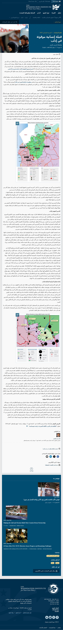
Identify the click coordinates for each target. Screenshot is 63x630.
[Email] (47, 456)
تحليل (59, 13)
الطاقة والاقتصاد (36, 17)
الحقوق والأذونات (43, 627)
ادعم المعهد (18, 612)
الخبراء (53, 13)
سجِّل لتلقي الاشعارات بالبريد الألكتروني (45, 571)
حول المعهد (46, 13)
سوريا (57, 563)
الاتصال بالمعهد (55, 608)
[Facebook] (58, 456)
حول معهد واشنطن (27, 612)
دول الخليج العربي (14, 17)
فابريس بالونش (54, 45)
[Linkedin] (50, 456)
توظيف (59, 627)
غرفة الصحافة (55, 609)
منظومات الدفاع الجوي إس (23, 82)
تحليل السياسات (57, 32)
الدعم (38, 13)
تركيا (53, 563)
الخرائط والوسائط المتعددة (27, 13)
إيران (26, 17)
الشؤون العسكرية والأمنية (48, 17)
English (44, 47)
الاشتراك (57, 611)
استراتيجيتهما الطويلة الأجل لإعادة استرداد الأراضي (20, 69)
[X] (54, 456)
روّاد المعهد (11, 612)
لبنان (22, 17)
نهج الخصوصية (52, 627)
